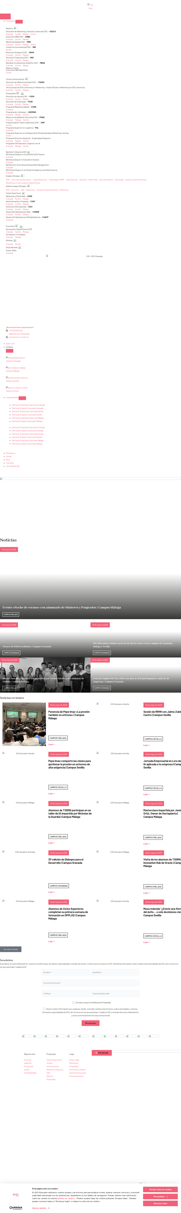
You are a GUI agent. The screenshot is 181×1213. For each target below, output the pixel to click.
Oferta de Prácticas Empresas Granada (28, 405)
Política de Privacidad (101, 1002)
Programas (51, 1054)
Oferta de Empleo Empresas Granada (27, 408)
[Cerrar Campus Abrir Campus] (9, 351)
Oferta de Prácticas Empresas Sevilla (27, 411)
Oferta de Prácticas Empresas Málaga (28, 418)
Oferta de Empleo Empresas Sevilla (27, 414)
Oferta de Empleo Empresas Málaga (27, 421)
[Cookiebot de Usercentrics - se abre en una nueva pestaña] (16, 1208)
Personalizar (159, 1196)
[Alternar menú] (5, 16)
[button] (10, 949)
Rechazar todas (160, 1203)
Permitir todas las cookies (160, 1189)
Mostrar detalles (39, 1208)
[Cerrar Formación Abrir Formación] (19, 22)
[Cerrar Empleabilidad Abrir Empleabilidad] (22, 398)
